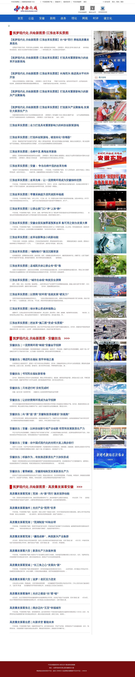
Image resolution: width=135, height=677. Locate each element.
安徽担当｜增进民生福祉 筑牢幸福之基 (32, 359)
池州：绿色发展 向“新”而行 (101, 318)
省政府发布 (66, 2)
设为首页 (107, 2)
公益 (31, 18)
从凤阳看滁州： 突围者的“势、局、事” (104, 404)
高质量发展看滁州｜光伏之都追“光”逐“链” (34, 593)
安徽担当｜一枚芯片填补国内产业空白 (104, 254)
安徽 (42, 18)
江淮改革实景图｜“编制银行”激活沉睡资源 (34, 251)
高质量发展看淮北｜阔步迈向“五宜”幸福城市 (35, 607)
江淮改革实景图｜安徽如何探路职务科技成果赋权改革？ (108, 100)
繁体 (122, 2)
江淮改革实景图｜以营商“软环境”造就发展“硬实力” (39, 294)
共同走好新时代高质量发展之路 (102, 447)
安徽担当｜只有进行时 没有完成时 (29, 388)
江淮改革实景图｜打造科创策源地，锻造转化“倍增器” (40, 137)
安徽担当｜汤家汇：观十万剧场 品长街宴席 (105, 211)
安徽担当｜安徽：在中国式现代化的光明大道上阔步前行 (42, 442)
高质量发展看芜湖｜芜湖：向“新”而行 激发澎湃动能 (39, 493)
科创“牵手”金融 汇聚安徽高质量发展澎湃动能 (105, 383)
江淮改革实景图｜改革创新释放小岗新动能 (34, 237)
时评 (96, 18)
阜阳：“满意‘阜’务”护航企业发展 (102, 361)
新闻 (52, 18)
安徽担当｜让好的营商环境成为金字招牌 (33, 400)
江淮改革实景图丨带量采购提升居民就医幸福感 (37, 194)
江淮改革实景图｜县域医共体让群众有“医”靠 (35, 265)
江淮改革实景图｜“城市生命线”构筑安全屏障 (35, 280)
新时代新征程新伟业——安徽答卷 (103, 469)
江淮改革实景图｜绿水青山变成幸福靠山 (33, 308)
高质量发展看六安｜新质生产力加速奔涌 (33, 550)
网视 (85, 18)
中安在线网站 (15, 2)
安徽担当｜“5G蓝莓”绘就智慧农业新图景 (104, 275)
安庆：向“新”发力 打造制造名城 (102, 426)
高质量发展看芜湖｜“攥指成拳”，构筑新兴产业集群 (39, 536)
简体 (117, 2)
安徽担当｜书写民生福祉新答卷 (28, 373)
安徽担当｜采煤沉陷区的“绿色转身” (103, 233)
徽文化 (108, 18)
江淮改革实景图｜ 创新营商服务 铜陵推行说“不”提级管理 (109, 73)
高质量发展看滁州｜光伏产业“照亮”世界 (33, 507)
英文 (113, 2)
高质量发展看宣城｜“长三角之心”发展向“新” (35, 565)
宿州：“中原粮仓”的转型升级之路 (102, 340)
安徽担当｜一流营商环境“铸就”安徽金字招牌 (35, 345)
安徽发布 (57, 2)
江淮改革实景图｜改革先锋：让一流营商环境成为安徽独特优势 (46, 180)
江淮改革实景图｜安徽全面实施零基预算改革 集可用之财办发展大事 (48, 223)
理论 (74, 18)
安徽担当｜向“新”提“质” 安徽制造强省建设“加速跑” (39, 414)
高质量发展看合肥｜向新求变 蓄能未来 (32, 622)
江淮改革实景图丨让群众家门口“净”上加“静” (35, 208)
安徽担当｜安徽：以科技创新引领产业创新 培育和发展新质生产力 (47, 428)
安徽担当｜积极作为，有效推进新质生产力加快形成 (39, 457)
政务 (63, 18)
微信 (85, 2)
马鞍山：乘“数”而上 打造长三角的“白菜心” (105, 297)
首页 (20, 18)
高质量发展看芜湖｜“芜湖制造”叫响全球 (33, 522)
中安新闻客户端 (47, 2)
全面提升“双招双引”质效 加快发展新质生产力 (105, 190)
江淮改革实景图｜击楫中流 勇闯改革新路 (33, 151)
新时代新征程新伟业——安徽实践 (103, 168)
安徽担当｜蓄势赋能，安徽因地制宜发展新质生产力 (39, 471)
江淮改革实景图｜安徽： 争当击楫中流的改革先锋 (38, 165)
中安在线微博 (77, 2)
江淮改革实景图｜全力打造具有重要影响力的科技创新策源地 (44, 125)
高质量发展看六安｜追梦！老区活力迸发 (33, 579)
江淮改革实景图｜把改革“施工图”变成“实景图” (37, 322)
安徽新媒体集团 (26, 2)
